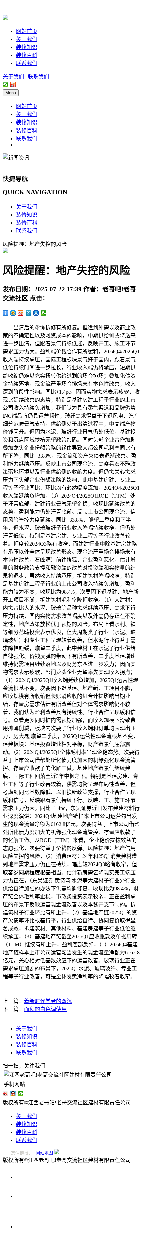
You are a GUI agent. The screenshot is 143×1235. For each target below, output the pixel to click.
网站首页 (26, 31)
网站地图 (44, 1152)
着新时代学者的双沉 (48, 1001)
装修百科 (26, 55)
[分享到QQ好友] (13, 1093)
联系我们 (26, 63)
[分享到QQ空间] (13, 313)
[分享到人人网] (36, 313)
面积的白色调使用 (45, 1009)
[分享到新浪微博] (13, 84)
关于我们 (26, 39)
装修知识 (26, 47)
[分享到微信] (5, 84)
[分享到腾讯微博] (28, 313)
